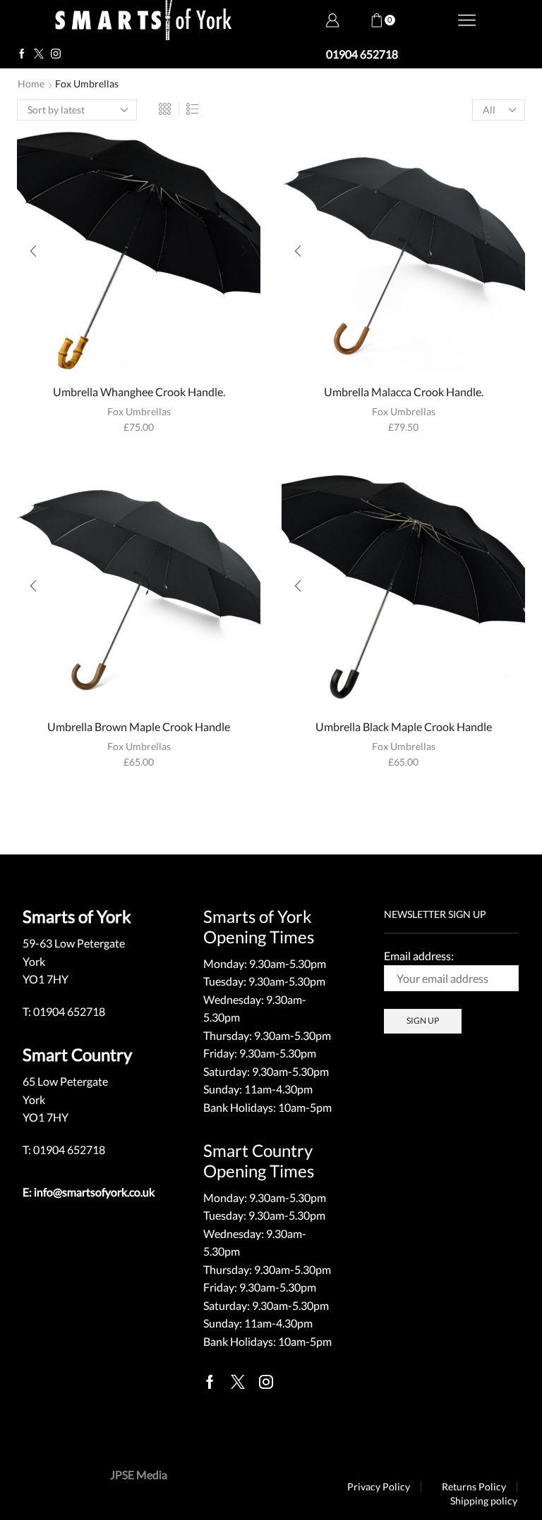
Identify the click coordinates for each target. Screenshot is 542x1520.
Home (31, 84)
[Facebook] (22, 54)
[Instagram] (56, 54)
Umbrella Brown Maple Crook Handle (138, 726)
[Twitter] (39, 54)
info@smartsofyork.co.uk (94, 1192)
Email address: (419, 955)
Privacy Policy (378, 1487)
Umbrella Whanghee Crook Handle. (139, 391)
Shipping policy (483, 1501)
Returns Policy (474, 1487)
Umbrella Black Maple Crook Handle (403, 726)
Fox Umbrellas (139, 411)
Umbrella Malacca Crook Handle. (403, 391)
